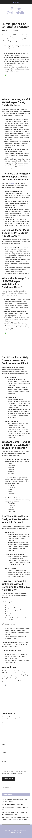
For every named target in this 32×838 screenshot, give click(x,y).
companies (11, 183)
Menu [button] (17, 2)
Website (4, 761)
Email (4, 752)
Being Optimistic (16, 10)
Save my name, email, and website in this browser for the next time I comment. (14, 772)
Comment (5, 723)
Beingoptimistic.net (16, 832)
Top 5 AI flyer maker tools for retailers (12, 804)
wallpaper (19, 35)
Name (4, 744)
